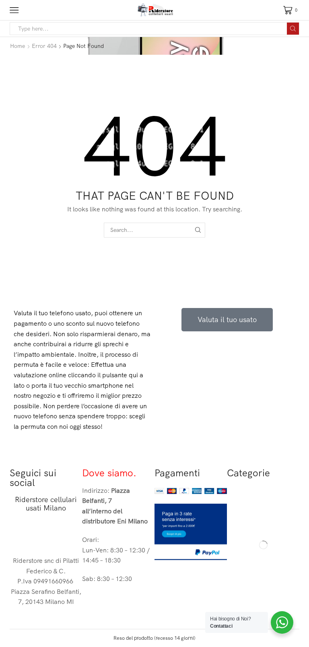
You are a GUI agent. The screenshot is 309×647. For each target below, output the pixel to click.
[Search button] (293, 29)
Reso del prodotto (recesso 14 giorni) (154, 638)
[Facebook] (20, 535)
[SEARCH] (197, 230)
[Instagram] (41, 535)
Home (17, 46)
